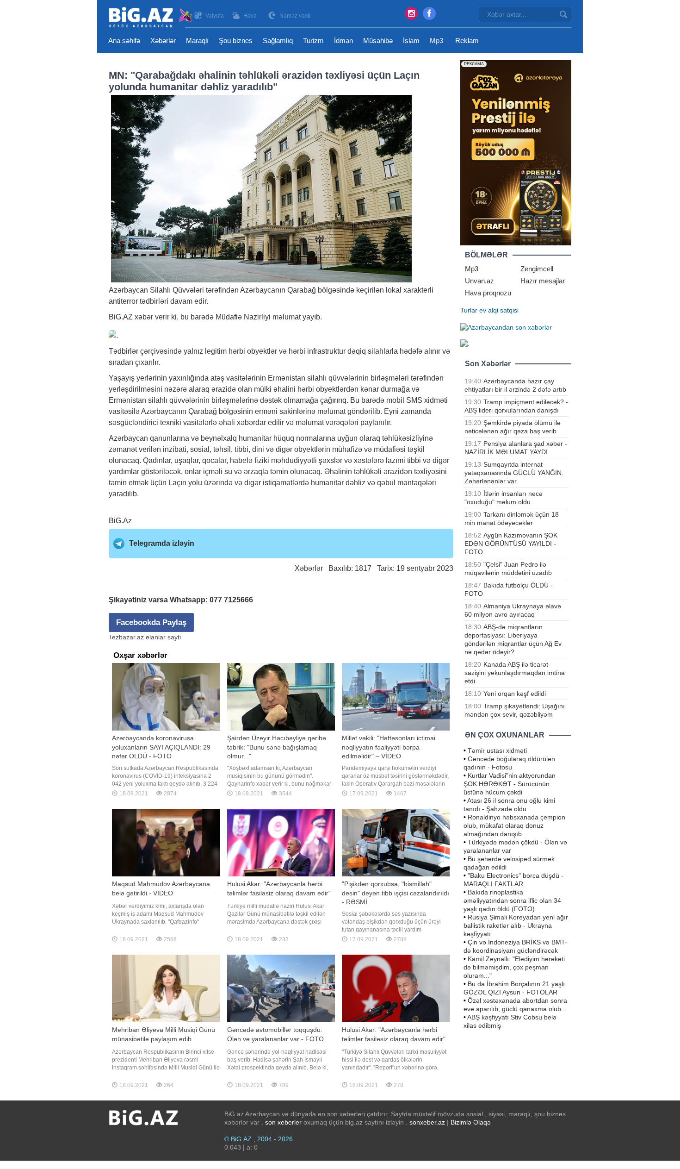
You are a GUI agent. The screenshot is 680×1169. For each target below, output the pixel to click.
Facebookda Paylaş (151, 622)
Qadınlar (157, 460)
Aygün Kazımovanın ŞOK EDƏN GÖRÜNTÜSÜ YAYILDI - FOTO (510, 543)
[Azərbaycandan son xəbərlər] (506, 327)
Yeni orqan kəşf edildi (514, 693)
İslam (411, 40)
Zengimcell (536, 269)
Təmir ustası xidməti (497, 750)
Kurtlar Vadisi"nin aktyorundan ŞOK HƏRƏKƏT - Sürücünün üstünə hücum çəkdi (510, 784)
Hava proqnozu (488, 293)
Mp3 (436, 40)
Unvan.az (479, 281)
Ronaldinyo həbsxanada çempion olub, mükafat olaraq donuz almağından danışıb (514, 825)
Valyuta (214, 16)
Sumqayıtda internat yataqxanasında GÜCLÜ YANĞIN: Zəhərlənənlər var (513, 473)
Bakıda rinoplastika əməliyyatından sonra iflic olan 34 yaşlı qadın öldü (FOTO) (512, 900)
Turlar (468, 310)
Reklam (467, 40)
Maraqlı (197, 40)
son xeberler (283, 1122)
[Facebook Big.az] (429, 13)
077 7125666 (231, 600)
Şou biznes (236, 40)
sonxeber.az (427, 1122)
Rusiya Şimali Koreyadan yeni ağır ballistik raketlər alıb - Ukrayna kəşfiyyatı (516, 925)
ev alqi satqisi (499, 310)
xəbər (144, 317)
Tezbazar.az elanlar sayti (145, 637)
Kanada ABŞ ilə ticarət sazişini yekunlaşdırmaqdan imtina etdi (514, 673)
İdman (343, 40)
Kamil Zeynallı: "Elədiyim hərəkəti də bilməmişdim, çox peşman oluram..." (514, 967)
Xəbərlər (163, 40)
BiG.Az (120, 521)
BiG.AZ (121, 317)
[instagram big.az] (411, 13)
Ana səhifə (124, 40)
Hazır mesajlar (542, 281)
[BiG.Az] (151, 17)
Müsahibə (378, 40)
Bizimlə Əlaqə (471, 1122)
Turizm (313, 40)
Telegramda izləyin (161, 543)
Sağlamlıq (278, 40)
